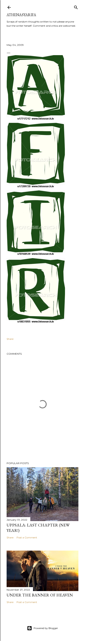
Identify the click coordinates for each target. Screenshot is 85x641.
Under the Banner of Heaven (40, 595)
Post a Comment (27, 537)
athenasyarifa (21, 14)
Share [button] (10, 338)
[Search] (75, 6)
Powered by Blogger (46, 628)
